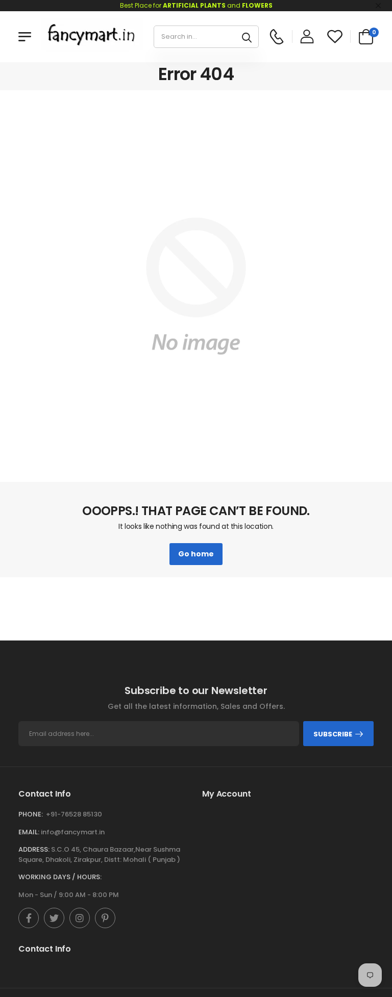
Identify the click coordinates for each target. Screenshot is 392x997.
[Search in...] (246, 36)
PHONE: (30, 814)
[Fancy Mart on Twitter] (54, 918)
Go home (196, 554)
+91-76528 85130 (74, 814)
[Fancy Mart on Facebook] (28, 918)
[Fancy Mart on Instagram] (79, 918)
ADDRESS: (34, 849)
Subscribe (332, 734)
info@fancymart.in (73, 832)
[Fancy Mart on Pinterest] (105, 918)
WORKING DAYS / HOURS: (60, 877)
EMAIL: (28, 832)
